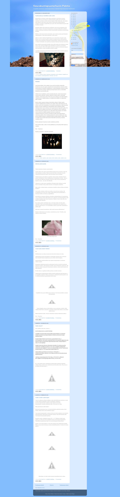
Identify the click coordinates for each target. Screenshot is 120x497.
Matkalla (37, 81)
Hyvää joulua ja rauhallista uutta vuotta (45, 15)
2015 (74, 24)
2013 (74, 39)
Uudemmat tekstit (39, 485)
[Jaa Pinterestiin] (40, 72)
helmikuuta (76, 33)
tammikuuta (76, 35)
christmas (41, 74)
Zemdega (64, 493)
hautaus (44, 74)
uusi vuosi (55, 75)
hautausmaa (48, 74)
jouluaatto (60, 74)
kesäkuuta (75, 32)
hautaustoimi (53, 74)
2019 (74, 18)
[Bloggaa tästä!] (37, 72)
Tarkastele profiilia (74, 45)
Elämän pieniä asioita (40, 164)
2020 (74, 16)
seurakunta (39, 75)
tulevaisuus (51, 75)
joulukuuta (76, 26)
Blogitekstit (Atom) (41, 487)
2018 (74, 19)
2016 (74, 23)
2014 (74, 37)
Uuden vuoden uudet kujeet (42, 397)
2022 (74, 14)
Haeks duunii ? (39, 326)
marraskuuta (76, 30)
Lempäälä (64, 74)
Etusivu (52, 485)
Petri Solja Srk (75, 43)
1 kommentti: (58, 70)
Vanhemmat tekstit (64, 485)
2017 (74, 21)
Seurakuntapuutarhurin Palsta (51, 6)
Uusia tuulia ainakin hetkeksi (42, 248)
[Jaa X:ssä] (38, 72)
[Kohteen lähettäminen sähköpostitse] (36, 72)
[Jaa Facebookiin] (39, 72)
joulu (57, 74)
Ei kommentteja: (59, 154)
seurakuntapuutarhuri (45, 75)
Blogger (73, 493)
